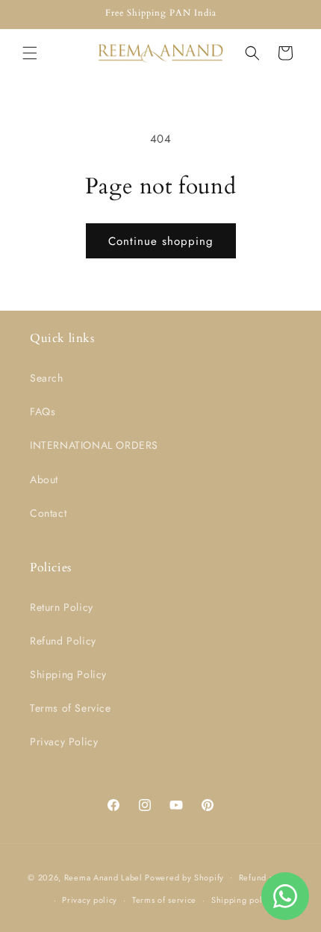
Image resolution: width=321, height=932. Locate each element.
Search (46, 377)
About (44, 479)
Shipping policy (242, 900)
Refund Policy (63, 640)
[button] (29, 53)
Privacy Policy (64, 741)
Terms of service (164, 900)
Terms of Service (70, 707)
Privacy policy (89, 900)
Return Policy (61, 607)
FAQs (42, 411)
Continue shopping (161, 241)
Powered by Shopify (184, 877)
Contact (48, 513)
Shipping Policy (68, 674)
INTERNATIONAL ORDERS (94, 445)
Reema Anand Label (105, 877)
